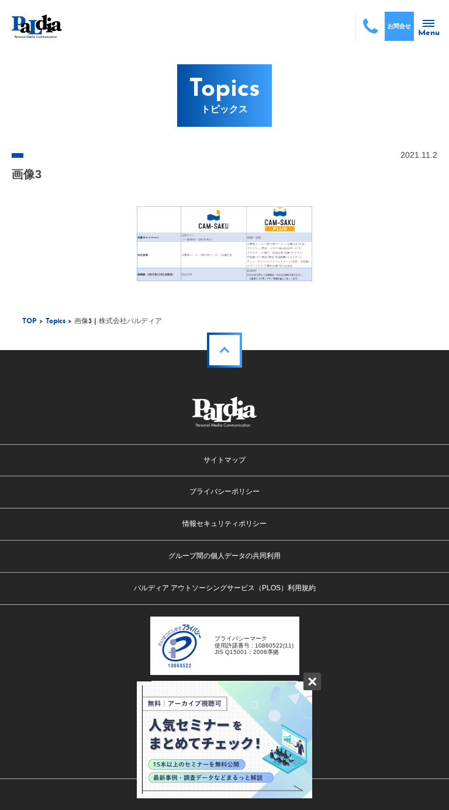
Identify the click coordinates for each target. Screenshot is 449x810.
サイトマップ (224, 460)
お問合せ (399, 26)
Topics (55, 321)
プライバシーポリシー (224, 491)
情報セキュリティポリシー (224, 524)
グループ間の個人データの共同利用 (224, 556)
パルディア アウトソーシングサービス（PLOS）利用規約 (225, 588)
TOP (29, 321)
